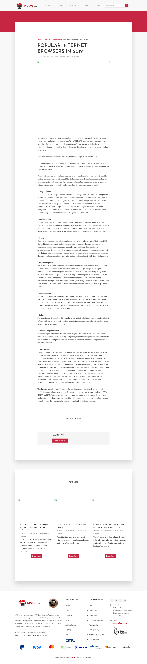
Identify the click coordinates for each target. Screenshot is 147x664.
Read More (36, 556)
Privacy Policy (94, 630)
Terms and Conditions (96, 620)
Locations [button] (73, 5)
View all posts (60, 440)
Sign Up (68, 630)
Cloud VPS (93, 610)
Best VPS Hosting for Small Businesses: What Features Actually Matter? (34, 527)
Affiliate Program (71, 625)
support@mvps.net (120, 623)
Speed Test (93, 615)
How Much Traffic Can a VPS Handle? (71, 526)
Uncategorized (74, 56)
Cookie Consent (94, 639)
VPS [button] (60, 5)
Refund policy (94, 625)
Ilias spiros (44, 56)
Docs (90, 606)
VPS (67, 610)
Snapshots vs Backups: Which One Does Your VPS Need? (108, 526)
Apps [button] (87, 5)
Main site (49, 5)
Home (68, 606)
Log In (68, 634)
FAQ (98, 5)
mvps (23, 533)
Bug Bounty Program (96, 634)
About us (69, 615)
